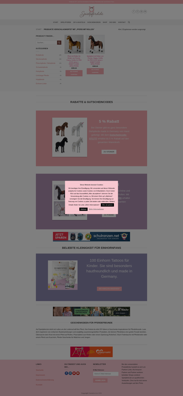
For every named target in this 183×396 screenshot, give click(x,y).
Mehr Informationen (96, 209)
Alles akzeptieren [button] (107, 205)
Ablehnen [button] (83, 209)
